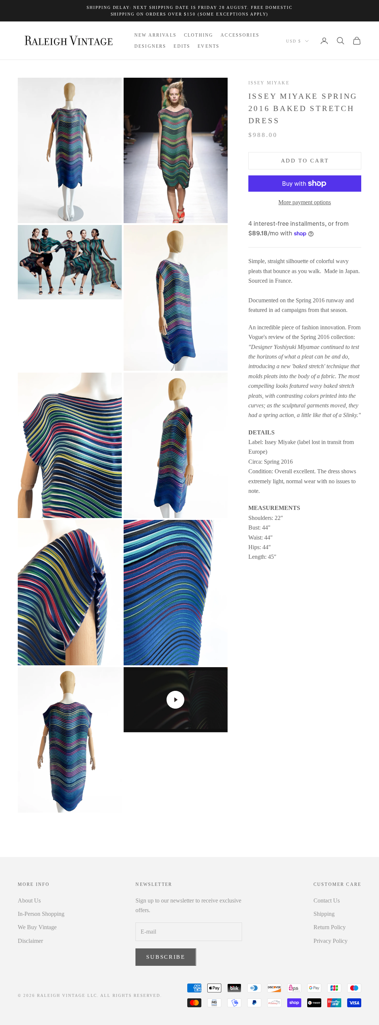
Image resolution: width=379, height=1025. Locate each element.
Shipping (324, 914)
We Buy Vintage (37, 927)
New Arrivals (155, 35)
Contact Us (326, 900)
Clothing (198, 35)
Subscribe (165, 957)
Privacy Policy (330, 941)
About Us (29, 900)
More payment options (304, 202)
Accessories (240, 35)
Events (208, 46)
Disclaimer (30, 941)
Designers (150, 46)
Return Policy (329, 927)
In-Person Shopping (41, 914)
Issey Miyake (268, 82)
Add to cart (305, 161)
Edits (182, 46)
